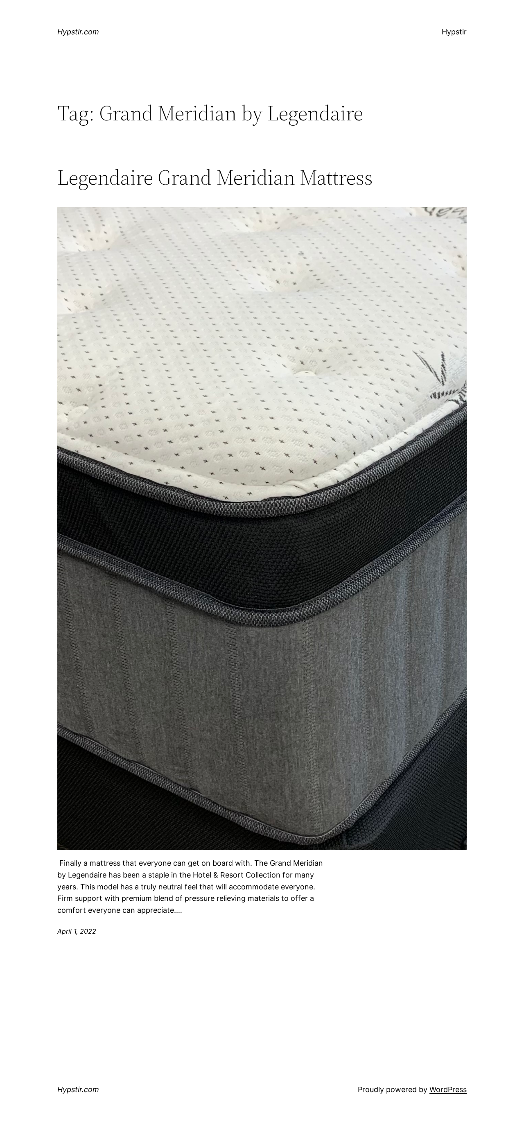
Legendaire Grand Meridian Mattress (215, 177)
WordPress (448, 1089)
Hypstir (454, 31)
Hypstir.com (78, 31)
